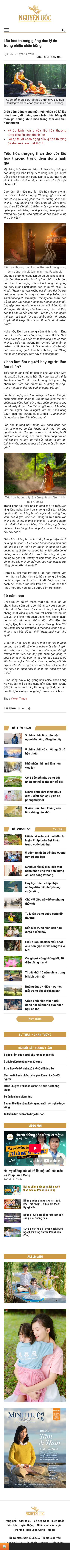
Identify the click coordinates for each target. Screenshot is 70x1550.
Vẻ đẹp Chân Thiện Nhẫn (49, 1521)
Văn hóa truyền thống (20, 1525)
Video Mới (35, 1125)
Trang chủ (10, 1521)
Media (51, 1530)
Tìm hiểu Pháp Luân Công (29, 1530)
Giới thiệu (25, 1521)
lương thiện (25, 708)
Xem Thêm (35, 1018)
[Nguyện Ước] (35, 13)
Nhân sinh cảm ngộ (49, 57)
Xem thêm (58, 829)
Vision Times (19, 698)
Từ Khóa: (10, 708)
